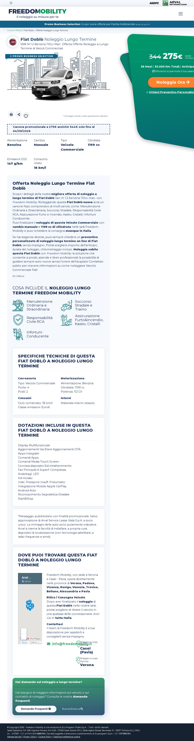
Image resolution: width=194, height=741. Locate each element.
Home (10, 30)
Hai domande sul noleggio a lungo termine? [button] (48, 682)
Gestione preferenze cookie (66, 736)
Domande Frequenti (34, 708)
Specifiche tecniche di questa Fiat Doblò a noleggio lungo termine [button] (56, 361)
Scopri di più (141, 24)
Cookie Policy (45, 736)
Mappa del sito (14, 736)
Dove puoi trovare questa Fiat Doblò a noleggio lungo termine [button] (57, 559)
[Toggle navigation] (181, 13)
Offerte (18, 30)
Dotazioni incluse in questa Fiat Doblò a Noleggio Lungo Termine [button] (55, 430)
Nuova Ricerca (71, 708)
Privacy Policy (30, 736)
